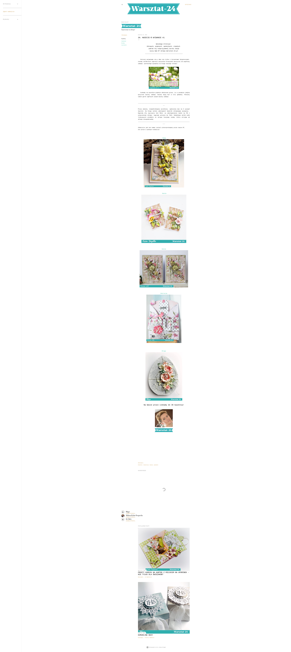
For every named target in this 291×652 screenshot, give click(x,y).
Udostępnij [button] (124, 35)
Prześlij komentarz (149, 637)
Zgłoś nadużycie (8, 11)
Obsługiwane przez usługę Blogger (157, 647)
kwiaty (123, 43)
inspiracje (123, 41)
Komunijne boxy (145, 635)
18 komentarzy (148, 577)
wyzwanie (124, 45)
